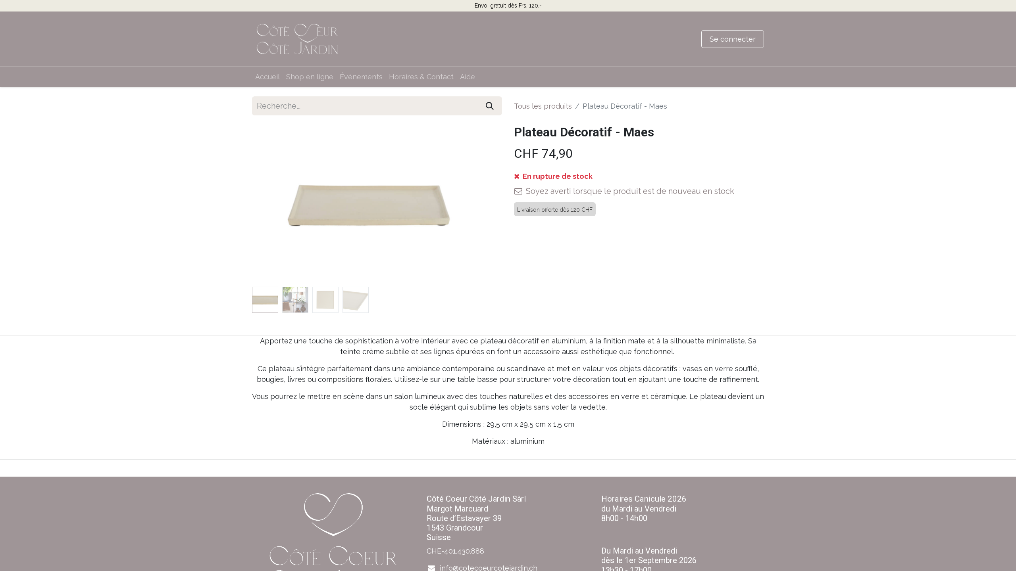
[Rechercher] (489, 105)
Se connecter (733, 39)
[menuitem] (267, 76)
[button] (271, 204)
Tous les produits (543, 106)
